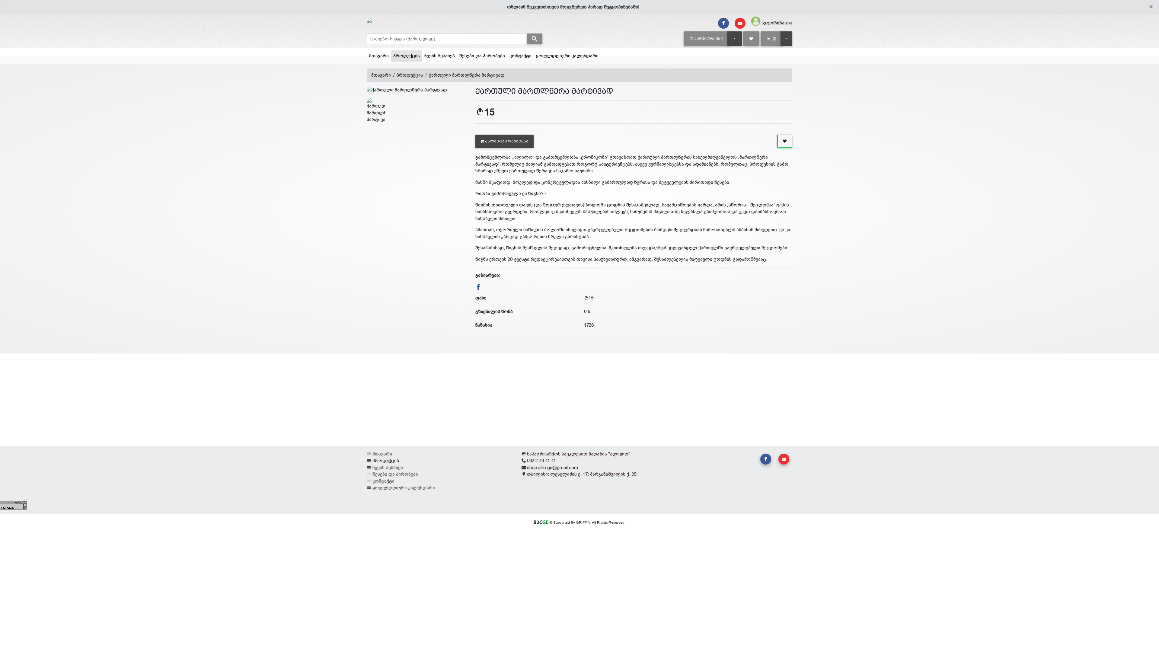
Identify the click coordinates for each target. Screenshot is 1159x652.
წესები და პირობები (482, 55)
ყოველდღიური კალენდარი (567, 55)
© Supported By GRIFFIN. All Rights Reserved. (586, 522)
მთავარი (379, 55)
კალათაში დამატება (506, 141)
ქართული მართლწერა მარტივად (466, 75)
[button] (706, 38)
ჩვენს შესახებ (439, 55)
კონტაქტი (520, 55)
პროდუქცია (407, 55)
